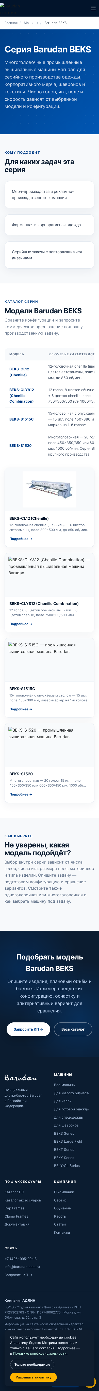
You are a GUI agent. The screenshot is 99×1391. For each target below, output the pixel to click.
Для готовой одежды (71, 1109)
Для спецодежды (69, 1117)
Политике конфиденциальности (40, 1353)
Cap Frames (14, 1208)
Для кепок (62, 1101)
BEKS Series (64, 1133)
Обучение (62, 1208)
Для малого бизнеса (71, 1093)
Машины (31, 23)
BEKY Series (64, 1158)
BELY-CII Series (67, 1166)
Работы (60, 1216)
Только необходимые (32, 1364)
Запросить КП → (28, 1029)
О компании (64, 1192)
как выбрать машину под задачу (37, 901)
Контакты (62, 1232)
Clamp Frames (16, 1216)
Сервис (60, 1200)
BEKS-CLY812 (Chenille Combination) (21, 395)
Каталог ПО (14, 1192)
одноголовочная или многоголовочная (44, 894)
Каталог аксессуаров (23, 1200)
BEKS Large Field (68, 1141)
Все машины (64, 1085)
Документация (17, 1224)
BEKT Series (64, 1149)
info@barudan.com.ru (22, 1267)
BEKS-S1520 (20, 445)
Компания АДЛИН (20, 1300)
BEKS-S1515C (21, 419)
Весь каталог (73, 1029)
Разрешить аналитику (33, 1377)
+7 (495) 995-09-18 (21, 1259)
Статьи (60, 1224)
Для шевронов (66, 1125)
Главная (11, 23)
